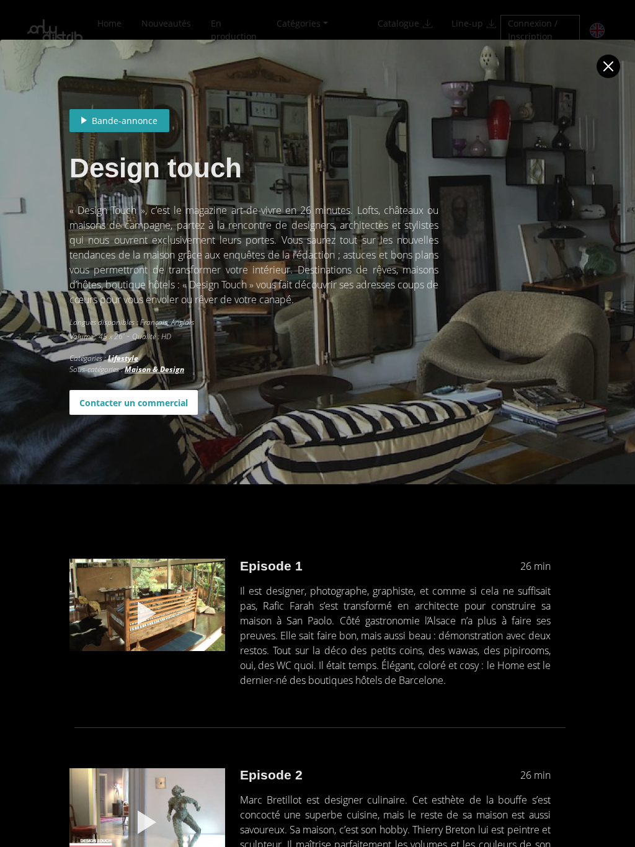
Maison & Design (154, 369)
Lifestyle (123, 358)
